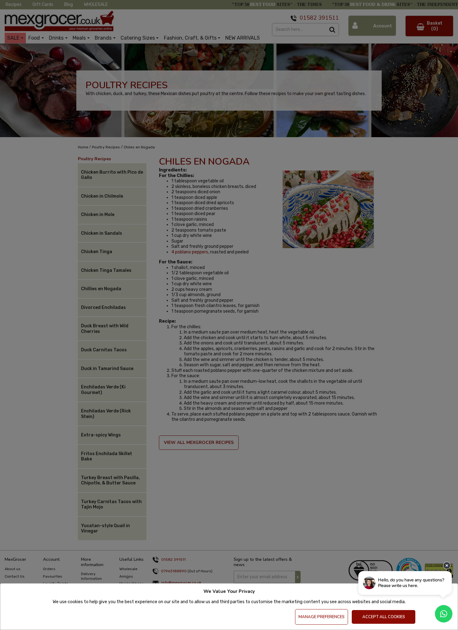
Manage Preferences (321, 617)
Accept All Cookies (383, 617)
